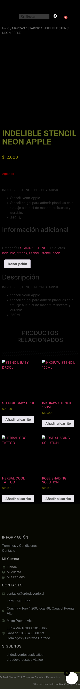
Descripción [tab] (17, 264)
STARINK (33, 28)
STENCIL (42, 248)
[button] (10, 16)
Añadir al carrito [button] (18, 419)
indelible (8, 253)
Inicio (5, 28)
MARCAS (18, 28)
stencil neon (50, 253)
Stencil (34, 253)
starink (22, 253)
